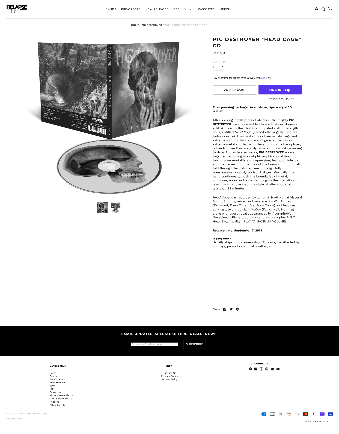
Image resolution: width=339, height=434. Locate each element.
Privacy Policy (169, 376)
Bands (111, 9)
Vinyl (189, 9)
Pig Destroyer (151, 25)
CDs (176, 9)
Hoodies (54, 401)
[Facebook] (255, 369)
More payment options (280, 98)
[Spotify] (267, 369)
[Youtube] (278, 369)
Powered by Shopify (14, 419)
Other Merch (57, 405)
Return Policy (169, 379)
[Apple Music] (272, 369)
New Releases (156, 9)
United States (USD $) (317, 421)
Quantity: (220, 62)
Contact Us (169, 372)
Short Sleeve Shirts (61, 395)
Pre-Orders (131, 9)
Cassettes (206, 9)
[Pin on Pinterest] (237, 309)
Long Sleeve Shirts (60, 398)
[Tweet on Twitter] (231, 309)
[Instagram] (261, 369)
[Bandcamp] (250, 369)
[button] (323, 9)
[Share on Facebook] (224, 309)
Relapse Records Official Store (31, 413)
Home (135, 25)
